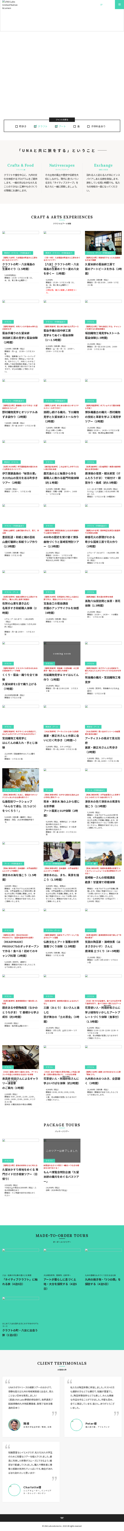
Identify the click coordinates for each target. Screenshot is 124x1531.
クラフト (42, 126)
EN (110, 4)
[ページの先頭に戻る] (62, 1518)
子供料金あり (98, 126)
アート (62, 126)
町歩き (22, 126)
